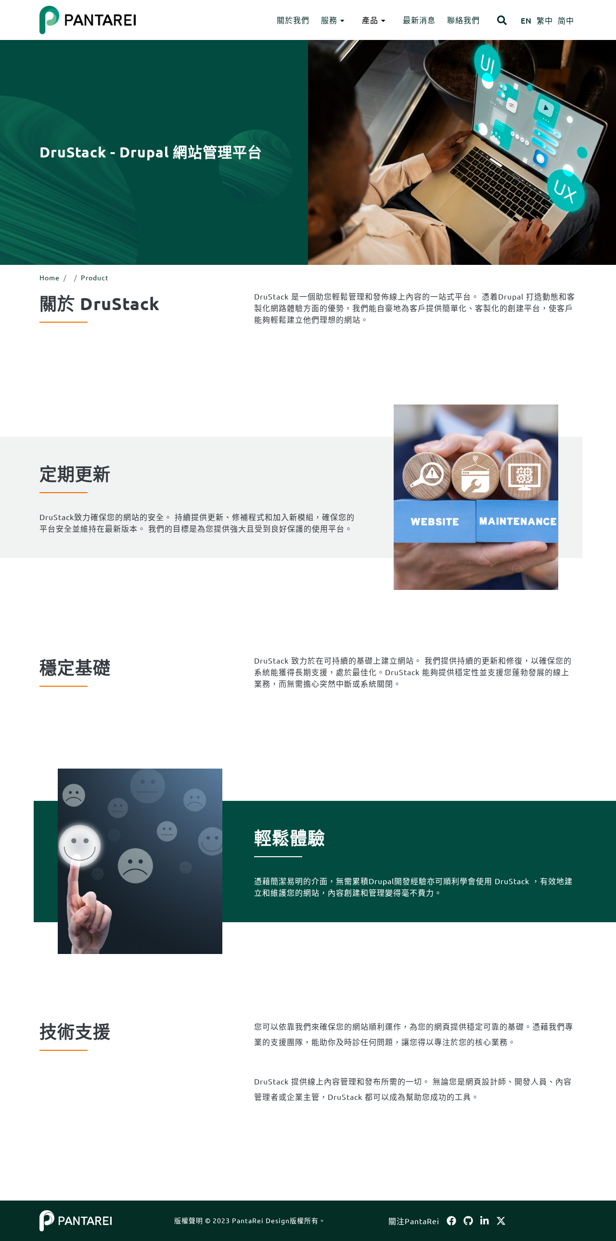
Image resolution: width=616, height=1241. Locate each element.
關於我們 (293, 19)
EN (526, 20)
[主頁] (75, 1219)
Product (95, 277)
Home (49, 277)
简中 (566, 20)
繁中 (545, 20)
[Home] (87, 20)
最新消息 (419, 19)
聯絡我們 (463, 19)
